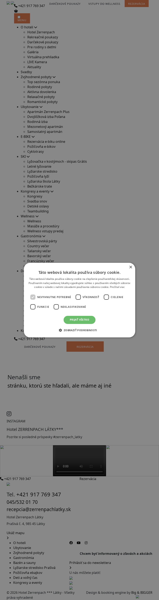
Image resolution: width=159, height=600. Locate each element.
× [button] (130, 267)
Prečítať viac (117, 287)
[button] (79, 330)
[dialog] (79, 300)
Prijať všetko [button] (79, 319)
